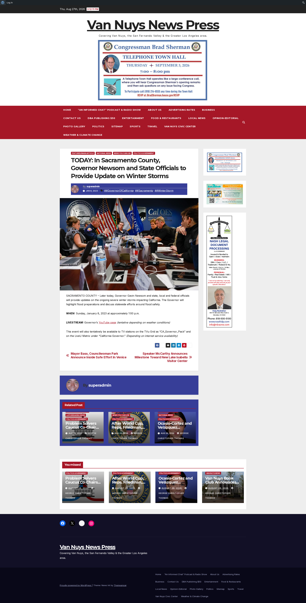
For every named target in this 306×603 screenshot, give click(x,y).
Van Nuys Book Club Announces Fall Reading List (220, 482)
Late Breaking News (75, 415)
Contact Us (72, 118)
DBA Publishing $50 (101, 118)
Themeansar (120, 585)
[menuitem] (3, 2)
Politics (98, 126)
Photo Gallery (74, 126)
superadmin (93, 186)
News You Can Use (122, 153)
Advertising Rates (182, 109)
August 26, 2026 (78, 488)
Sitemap (117, 126)
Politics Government (144, 153)
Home (67, 109)
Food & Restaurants (166, 118)
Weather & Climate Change (82, 134)
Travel (152, 126)
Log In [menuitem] (10, 2)
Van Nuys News (213, 473)
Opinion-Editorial (226, 118)
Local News (197, 118)
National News (104, 153)
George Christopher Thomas (78, 495)
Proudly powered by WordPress (76, 585)
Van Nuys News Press (153, 25)
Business (208, 109)
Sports (135, 126)
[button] (243, 122)
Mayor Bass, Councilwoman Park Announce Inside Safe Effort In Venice (99, 355)
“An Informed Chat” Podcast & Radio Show (109, 109)
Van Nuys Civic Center (180, 126)
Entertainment (133, 118)
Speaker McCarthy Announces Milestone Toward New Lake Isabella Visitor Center (161, 357)
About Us (155, 109)
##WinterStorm (164, 190)
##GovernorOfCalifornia (119, 190)
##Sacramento (144, 190)
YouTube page (107, 322)
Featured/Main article (83, 153)
